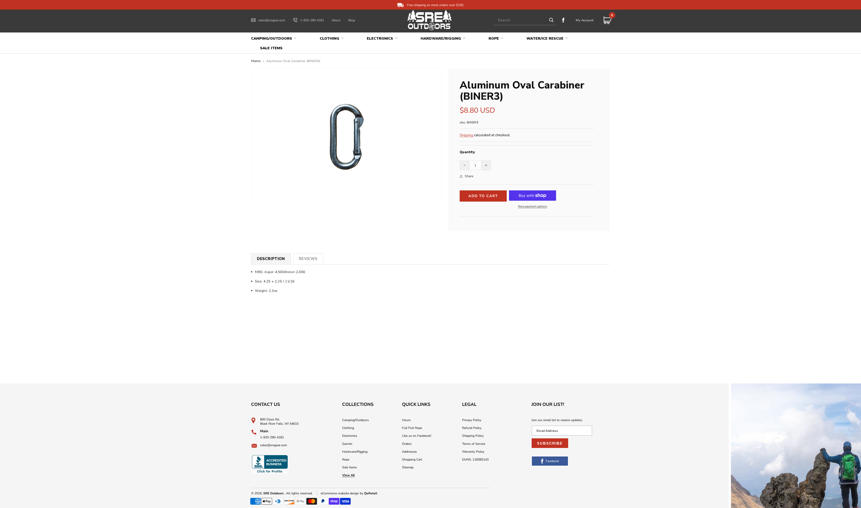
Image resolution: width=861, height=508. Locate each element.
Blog (351, 20)
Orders (407, 444)
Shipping (466, 135)
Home (256, 61)
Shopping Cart (412, 459)
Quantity (467, 152)
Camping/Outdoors (355, 420)
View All (348, 475)
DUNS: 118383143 (475, 459)
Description (271, 258)
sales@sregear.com (271, 20)
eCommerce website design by (342, 493)
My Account (585, 20)
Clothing (348, 428)
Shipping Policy (473, 436)
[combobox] (525, 20)
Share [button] (469, 176)
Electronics (349, 436)
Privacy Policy (471, 420)
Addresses (409, 452)
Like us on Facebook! (416, 436)
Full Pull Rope (412, 428)
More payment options (532, 206)
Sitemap (407, 467)
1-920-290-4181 (312, 20)
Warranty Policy (473, 452)
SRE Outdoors (273, 493)
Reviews (308, 258)
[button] (273, 39)
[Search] (551, 20)
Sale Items (349, 467)
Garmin (347, 444)
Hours (406, 420)
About (336, 20)
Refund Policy (471, 428)
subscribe (550, 443)
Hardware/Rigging (354, 452)
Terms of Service (473, 444)
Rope (345, 459)
